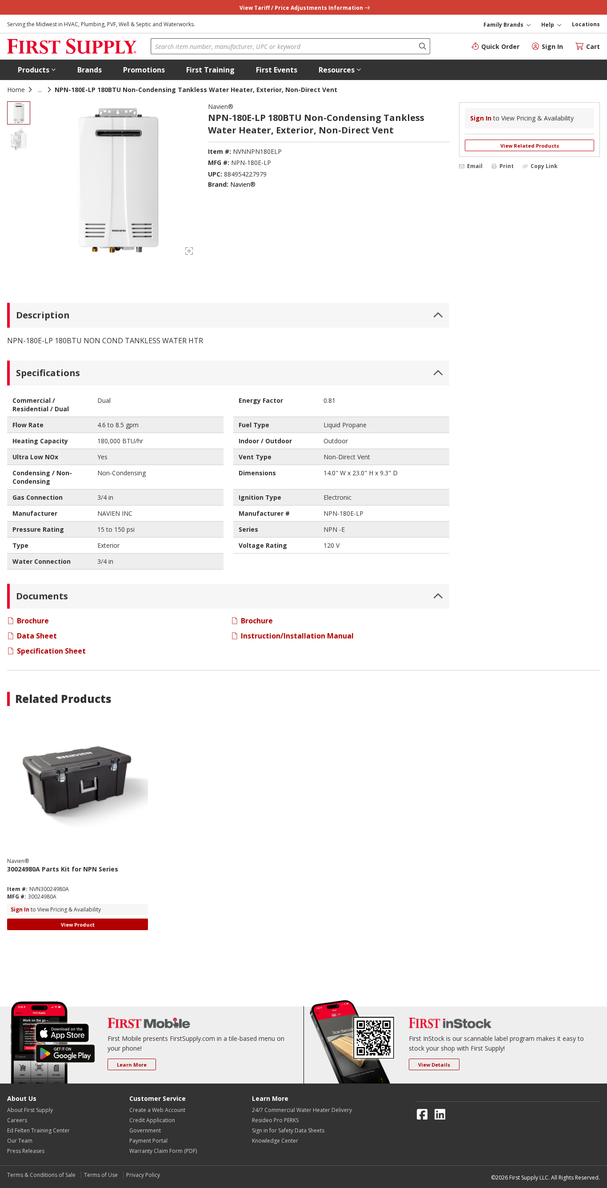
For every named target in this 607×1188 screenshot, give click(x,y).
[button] (37, 70)
